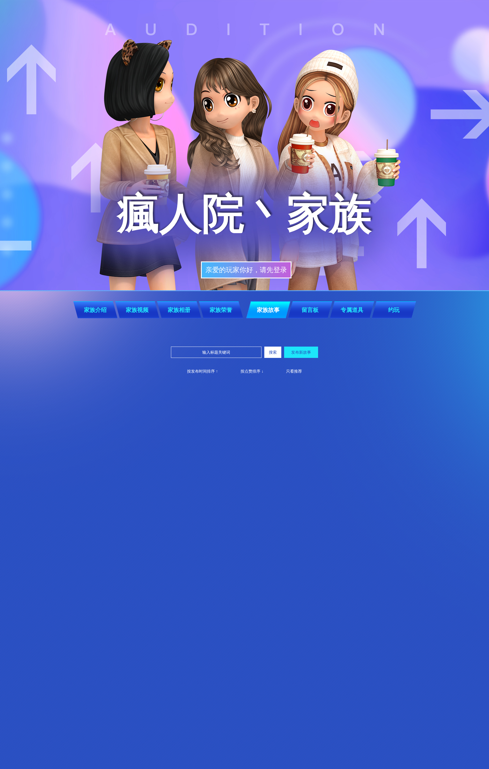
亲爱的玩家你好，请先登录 (246, 270)
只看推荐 (294, 371)
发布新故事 (301, 352)
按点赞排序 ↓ (252, 371)
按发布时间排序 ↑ (202, 371)
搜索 (273, 352)
